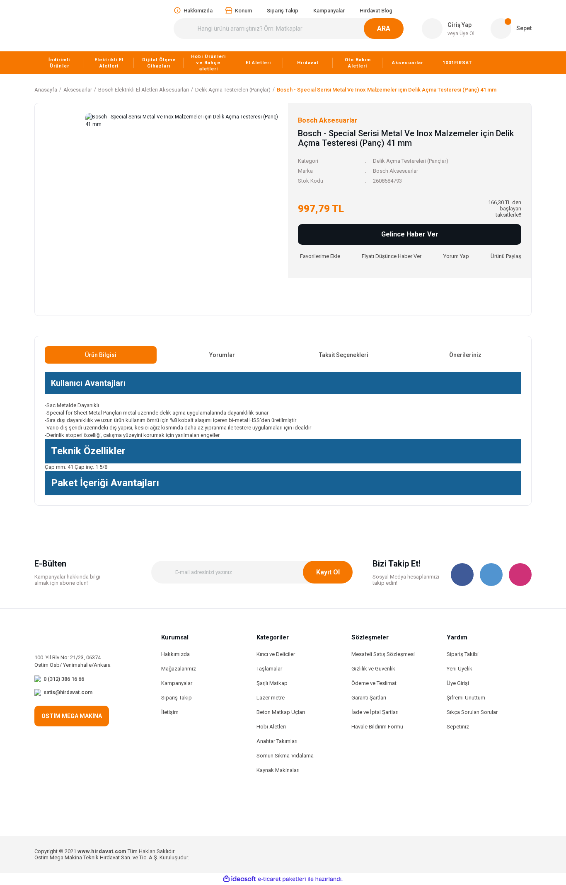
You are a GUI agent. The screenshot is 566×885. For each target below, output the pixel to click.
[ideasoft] (239, 879)
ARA (383, 28)
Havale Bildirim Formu (377, 726)
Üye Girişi (458, 683)
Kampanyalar (176, 683)
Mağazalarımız (178, 669)
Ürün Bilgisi (100, 355)
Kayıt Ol (328, 572)
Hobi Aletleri (271, 726)
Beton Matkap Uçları (280, 712)
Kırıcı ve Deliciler (275, 654)
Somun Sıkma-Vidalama (285, 755)
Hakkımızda (175, 654)
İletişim (170, 712)
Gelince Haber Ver (409, 234)
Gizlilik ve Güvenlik (373, 669)
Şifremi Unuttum (466, 697)
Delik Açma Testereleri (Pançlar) (410, 161)
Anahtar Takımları (277, 741)
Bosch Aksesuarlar (395, 171)
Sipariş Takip (176, 697)
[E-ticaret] (282, 879)
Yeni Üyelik (459, 669)
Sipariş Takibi (463, 654)
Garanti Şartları (368, 697)
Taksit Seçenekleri (343, 355)
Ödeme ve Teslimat (374, 683)
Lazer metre (270, 697)
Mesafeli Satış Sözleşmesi (383, 654)
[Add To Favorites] (319, 256)
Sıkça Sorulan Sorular (472, 712)
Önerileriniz (465, 355)
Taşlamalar (269, 669)
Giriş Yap (459, 25)
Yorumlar (222, 355)
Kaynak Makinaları (278, 770)
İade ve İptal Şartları (375, 712)
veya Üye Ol (460, 33)
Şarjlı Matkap (272, 683)
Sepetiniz (458, 726)
